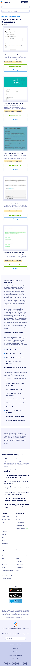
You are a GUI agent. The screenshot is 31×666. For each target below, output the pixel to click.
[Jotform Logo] (5, 2)
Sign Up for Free (25, 2)
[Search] (2, 7)
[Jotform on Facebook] (5, 663)
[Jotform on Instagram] (24, 663)
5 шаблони (5, 24)
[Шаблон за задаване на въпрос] (15, 89)
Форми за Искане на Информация (11, 20)
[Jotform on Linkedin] (10, 663)
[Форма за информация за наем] (15, 138)
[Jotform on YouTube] (21, 663)
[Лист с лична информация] (15, 188)
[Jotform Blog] (15, 663)
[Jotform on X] (7, 663)
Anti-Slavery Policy (15, 658)
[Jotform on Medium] (13, 663)
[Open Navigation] (29, 2)
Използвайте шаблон (15, 66)
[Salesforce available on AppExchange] (15, 601)
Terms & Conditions (15, 644)
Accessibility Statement (15, 655)
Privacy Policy (15, 648)
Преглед (15, 70)
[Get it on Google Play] (15, 590)
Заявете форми (16, 16)
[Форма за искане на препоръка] (15, 39)
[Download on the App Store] (15, 595)
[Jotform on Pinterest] (18, 663)
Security (15, 651)
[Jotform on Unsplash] (26, 663)
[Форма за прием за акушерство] (15, 238)
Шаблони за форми (6, 16)
